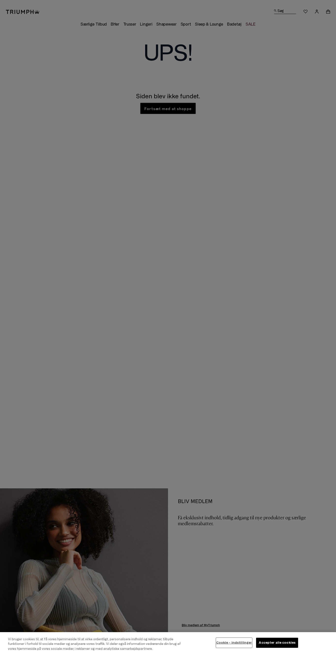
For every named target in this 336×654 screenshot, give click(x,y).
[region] (168, 643)
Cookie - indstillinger (234, 642)
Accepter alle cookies (277, 642)
